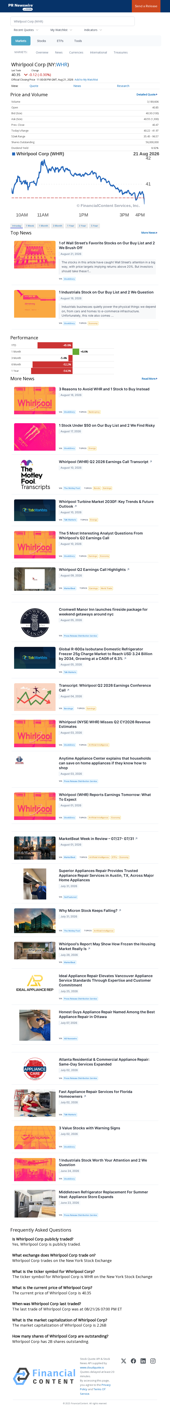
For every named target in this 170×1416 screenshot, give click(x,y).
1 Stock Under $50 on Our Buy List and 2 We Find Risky (107, 425)
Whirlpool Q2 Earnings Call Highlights (94, 569)
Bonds (97, 488)
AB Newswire (70, 1038)
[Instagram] (153, 1376)
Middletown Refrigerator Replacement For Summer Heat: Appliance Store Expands (103, 1194)
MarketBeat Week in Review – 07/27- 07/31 (98, 838)
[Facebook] (133, 1376)
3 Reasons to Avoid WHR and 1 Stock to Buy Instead (104, 389)
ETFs (60, 41)
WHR (61, 64)
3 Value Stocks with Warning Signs (89, 1128)
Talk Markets (70, 520)
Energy (92, 448)
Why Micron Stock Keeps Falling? (90, 910)
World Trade (106, 588)
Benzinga (68, 708)
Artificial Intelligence (98, 745)
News (59, 52)
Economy (93, 323)
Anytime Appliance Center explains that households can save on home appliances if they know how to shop (105, 763)
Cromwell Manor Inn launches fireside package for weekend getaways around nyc (103, 611)
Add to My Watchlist (86, 79)
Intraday (16, 225)
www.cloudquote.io (92, 1367)
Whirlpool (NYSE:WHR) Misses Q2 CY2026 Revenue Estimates (104, 724)
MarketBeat (69, 588)
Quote (34, 86)
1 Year (70, 225)
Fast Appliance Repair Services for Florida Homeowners (95, 1094)
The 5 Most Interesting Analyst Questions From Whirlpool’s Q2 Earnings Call (101, 535)
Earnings (107, 488)
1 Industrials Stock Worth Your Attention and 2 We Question (103, 1162)
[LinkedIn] (143, 1376)
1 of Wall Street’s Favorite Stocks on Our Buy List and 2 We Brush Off (107, 245)
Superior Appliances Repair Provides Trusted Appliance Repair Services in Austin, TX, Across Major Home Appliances (106, 875)
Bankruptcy (94, 412)
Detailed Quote (146, 94)
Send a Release (146, 6)
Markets (20, 41)
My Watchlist (59, 30)
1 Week (30, 225)
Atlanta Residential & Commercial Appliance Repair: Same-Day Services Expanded (104, 1061)
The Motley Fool (72, 488)
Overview (42, 52)
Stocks (41, 41)
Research (123, 86)
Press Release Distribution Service (80, 636)
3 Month (57, 225)
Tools (78, 41)
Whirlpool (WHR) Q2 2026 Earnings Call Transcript (105, 462)
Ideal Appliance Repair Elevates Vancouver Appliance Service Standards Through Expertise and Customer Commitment (106, 980)
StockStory (69, 279)
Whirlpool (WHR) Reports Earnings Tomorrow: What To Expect (105, 797)
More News (148, 232)
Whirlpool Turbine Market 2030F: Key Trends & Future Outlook (106, 503)
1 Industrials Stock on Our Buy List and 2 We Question (106, 292)
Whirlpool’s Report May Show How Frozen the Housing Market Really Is (107, 946)
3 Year (82, 225)
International (98, 52)
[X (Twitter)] (123, 1376)
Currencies (76, 52)
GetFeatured (70, 897)
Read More (149, 378)
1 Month (43, 225)
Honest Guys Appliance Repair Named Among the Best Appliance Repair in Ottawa (107, 1014)
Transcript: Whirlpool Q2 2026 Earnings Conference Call (105, 687)
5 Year (94, 225)
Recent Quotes (24, 30)
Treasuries (121, 52)
